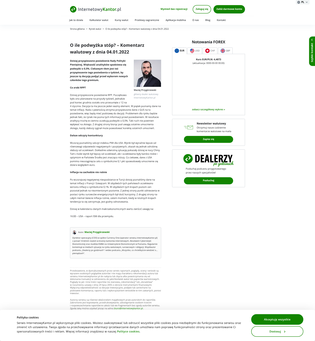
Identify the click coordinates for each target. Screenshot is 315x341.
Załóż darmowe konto (229, 9)
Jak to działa (76, 20)
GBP (228, 50)
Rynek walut (95, 29)
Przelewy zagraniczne (147, 20)
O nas (195, 20)
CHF (212, 50)
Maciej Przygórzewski (97, 232)
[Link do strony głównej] (95, 9)
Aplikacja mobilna (176, 20)
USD (197, 50)
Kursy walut (121, 20)
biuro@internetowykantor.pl (128, 308)
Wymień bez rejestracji (174, 9)
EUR (182, 50)
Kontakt (221, 20)
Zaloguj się (202, 9)
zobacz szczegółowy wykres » (208, 109)
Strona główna (77, 29)
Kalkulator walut (99, 20)
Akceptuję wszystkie (277, 319)
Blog (207, 20)
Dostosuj (275, 331)
